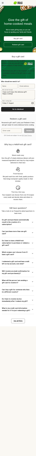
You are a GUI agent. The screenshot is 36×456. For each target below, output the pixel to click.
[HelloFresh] (18, 2)
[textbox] (18, 94)
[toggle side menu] (2, 3)
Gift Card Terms (27, 135)
